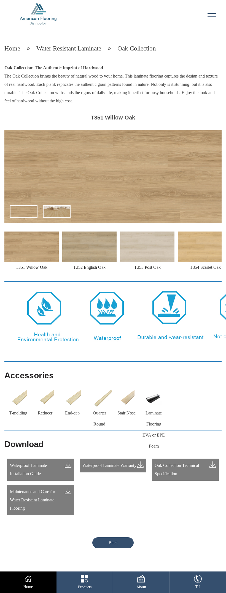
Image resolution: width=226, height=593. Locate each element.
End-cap (72, 413)
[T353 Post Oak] (147, 234)
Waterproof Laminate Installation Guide (28, 469)
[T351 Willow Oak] (31, 234)
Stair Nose (126, 413)
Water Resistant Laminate (68, 48)
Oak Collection (136, 48)
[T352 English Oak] (89, 234)
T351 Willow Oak (31, 267)
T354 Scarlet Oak (205, 267)
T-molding (18, 413)
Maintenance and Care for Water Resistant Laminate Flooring (32, 499)
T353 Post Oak (147, 267)
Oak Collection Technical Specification (177, 469)
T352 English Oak (89, 267)
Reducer (45, 413)
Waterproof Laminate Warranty (109, 465)
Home (12, 48)
